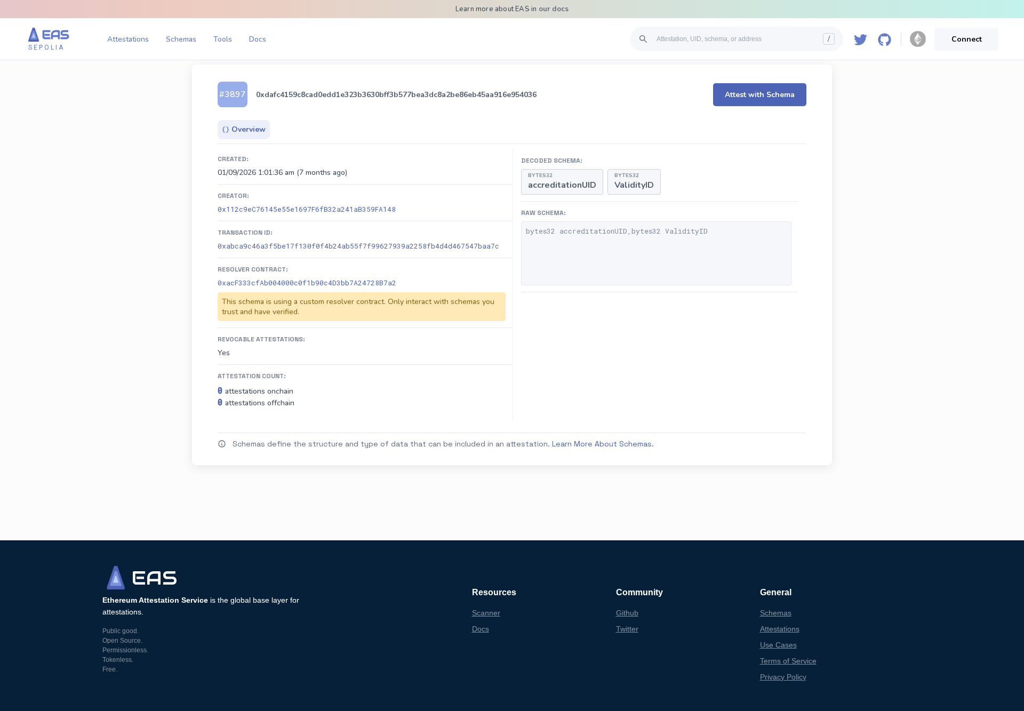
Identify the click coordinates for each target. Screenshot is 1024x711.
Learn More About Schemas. (603, 444)
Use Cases (778, 645)
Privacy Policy (783, 677)
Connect (966, 39)
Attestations (128, 39)
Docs (257, 39)
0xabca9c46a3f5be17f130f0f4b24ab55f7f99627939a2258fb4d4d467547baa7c (358, 246)
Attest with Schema (760, 95)
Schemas (181, 39)
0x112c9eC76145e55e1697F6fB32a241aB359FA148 (307, 209)
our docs (554, 9)
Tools (222, 39)
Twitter (627, 629)
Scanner (486, 613)
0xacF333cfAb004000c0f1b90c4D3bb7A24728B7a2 (307, 282)
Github (627, 613)
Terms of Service (788, 661)
